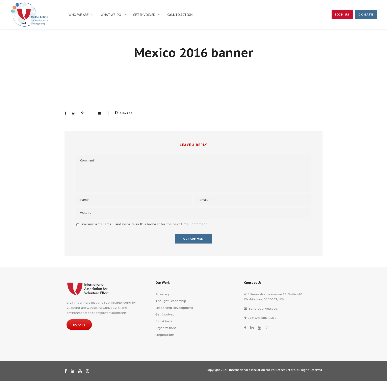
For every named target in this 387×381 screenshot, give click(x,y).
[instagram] (266, 327)
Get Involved (144, 15)
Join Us (342, 14)
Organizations (165, 328)
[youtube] (259, 327)
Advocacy (162, 294)
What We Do (111, 15)
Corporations (164, 335)
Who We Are (79, 15)
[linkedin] (252, 327)
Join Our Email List (262, 318)
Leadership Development (174, 308)
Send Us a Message (263, 308)
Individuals (163, 321)
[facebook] (245, 327)
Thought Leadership (170, 301)
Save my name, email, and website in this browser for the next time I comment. (144, 224)
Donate (365, 14)
